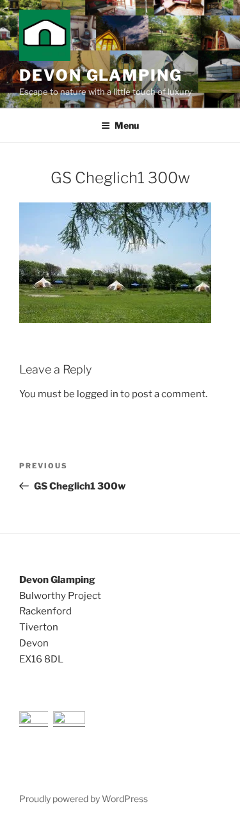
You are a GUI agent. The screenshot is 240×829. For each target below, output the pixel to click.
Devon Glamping (100, 75)
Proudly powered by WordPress (83, 798)
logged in (97, 394)
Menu (127, 125)
